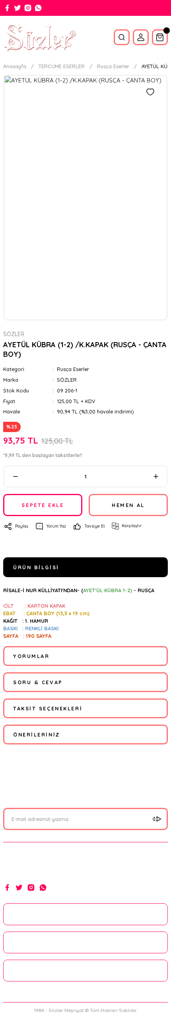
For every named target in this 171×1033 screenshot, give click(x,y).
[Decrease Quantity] (15, 476)
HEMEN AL (128, 505)
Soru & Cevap (38, 682)
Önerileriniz (36, 734)
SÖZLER (67, 380)
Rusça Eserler (73, 369)
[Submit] (157, 819)
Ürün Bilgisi (36, 567)
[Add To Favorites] (150, 92)
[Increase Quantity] (156, 476)
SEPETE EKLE (42, 505)
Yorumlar (31, 656)
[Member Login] (141, 37)
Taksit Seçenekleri (47, 708)
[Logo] (39, 37)
